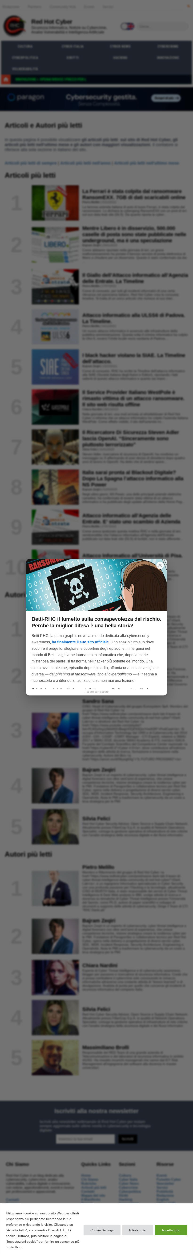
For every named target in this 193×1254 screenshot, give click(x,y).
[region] (96, 1228)
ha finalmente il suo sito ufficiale (80, 642)
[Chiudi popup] (160, 565)
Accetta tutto (171, 1230)
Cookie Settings (102, 1230)
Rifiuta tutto (137, 1230)
